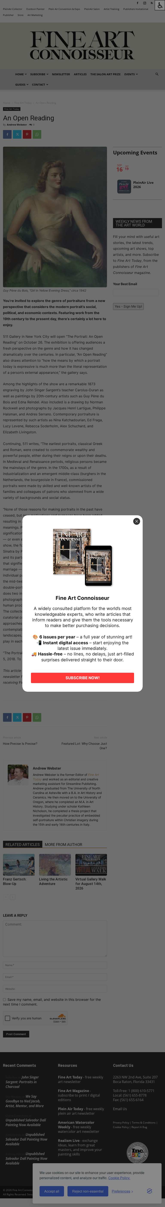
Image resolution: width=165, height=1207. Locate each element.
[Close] (136, 521)
